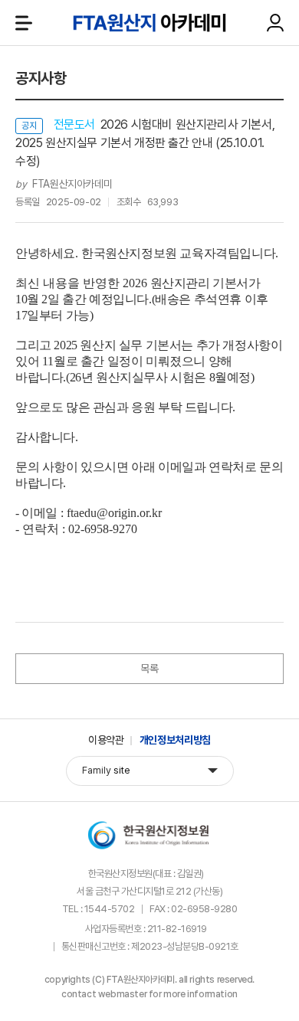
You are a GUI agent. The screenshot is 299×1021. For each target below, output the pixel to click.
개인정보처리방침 (175, 740)
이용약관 (106, 740)
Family (106, 770)
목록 (149, 669)
